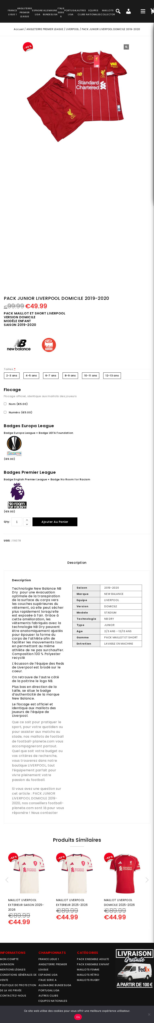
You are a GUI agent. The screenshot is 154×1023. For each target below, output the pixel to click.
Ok (78, 1017)
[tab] (77, 563)
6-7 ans (50, 375)
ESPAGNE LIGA (48, 975)
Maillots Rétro (88, 975)
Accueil (19, 29)
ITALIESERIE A (61, 12)
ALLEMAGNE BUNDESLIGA (54, 985)
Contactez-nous (13, 996)
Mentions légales (13, 969)
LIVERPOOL (72, 29)
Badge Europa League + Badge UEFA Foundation (38, 433)
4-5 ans (31, 375)
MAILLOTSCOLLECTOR (108, 12)
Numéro (20, 412)
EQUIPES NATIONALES (52, 1001)
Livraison (7, 964)
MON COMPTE (9, 959)
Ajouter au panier (55, 522)
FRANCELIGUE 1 (12, 12)
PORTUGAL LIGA (49, 990)
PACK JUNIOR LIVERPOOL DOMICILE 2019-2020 (34, 798)
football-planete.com (36, 741)
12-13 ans (112, 375)
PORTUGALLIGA (70, 12)
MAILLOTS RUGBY (88, 980)
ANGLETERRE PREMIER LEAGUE (24, 12)
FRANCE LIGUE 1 (48, 959)
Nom (18, 404)
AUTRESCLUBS (81, 12)
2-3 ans (11, 375)
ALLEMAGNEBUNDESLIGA (50, 12)
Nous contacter (44, 812)
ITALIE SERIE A (47, 980)
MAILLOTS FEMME (88, 969)
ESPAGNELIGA (37, 12)
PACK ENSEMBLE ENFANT (93, 964)
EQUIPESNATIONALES (93, 12)
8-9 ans (70, 375)
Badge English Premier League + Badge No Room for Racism (47, 479)
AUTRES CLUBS (48, 996)
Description (77, 563)
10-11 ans (90, 375)
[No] (149, 1014)
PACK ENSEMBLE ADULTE (93, 959)
